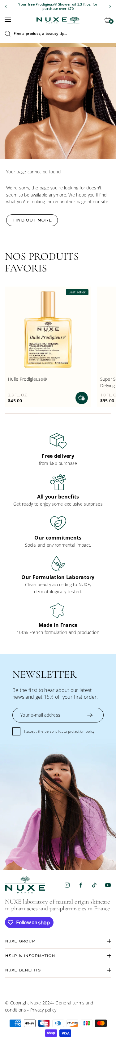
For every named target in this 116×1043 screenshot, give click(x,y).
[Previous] (5, 6)
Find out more (32, 220)
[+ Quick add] (81, 398)
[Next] (110, 6)
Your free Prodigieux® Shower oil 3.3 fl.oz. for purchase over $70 (57, 6)
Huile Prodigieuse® (27, 379)
